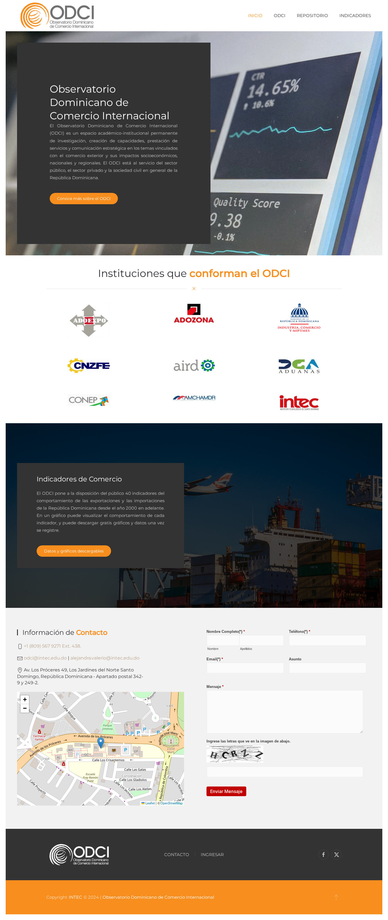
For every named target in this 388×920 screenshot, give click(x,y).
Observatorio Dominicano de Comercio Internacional (158, 897)
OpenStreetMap (171, 803)
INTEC (75, 897)
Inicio (255, 15)
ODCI (279, 15)
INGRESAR (212, 854)
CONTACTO (176, 854)
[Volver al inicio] (57, 15)
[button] (100, 743)
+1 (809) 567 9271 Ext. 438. (52, 646)
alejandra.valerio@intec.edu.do (104, 658)
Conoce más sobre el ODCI (83, 198)
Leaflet (150, 803)
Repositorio (312, 15)
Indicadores (355, 15)
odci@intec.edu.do (45, 658)
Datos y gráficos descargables (74, 551)
